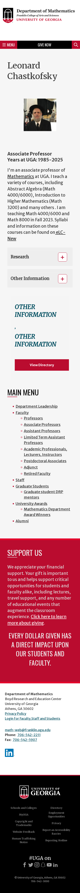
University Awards (31, 503)
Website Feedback (24, 831)
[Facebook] (24, 864)
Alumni (22, 521)
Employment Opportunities (56, 814)
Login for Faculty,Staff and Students (32, 718)
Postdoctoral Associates (45, 461)
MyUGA (23, 814)
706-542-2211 (29, 735)
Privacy (56, 823)
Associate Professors (42, 424)
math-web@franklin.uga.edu (27, 730)
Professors (33, 418)
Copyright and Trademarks (24, 823)
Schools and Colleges (24, 807)
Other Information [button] (30, 278)
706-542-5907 (25, 740)
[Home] (40, 19)
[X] (30, 864)
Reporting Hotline (56, 840)
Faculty (22, 412)
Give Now (44, 44)
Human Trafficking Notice (24, 840)
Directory (56, 807)
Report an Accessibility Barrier (56, 831)
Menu (11, 44)
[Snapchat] (43, 864)
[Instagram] (36, 864)
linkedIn (10, 753)
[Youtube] (49, 864)
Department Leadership (37, 406)
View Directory (42, 365)
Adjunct (31, 467)
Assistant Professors (42, 431)
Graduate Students (32, 486)
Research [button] (20, 256)
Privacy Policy (15, 714)
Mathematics (20, 176)
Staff (20, 480)
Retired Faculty (37, 473)
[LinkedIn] (55, 864)
